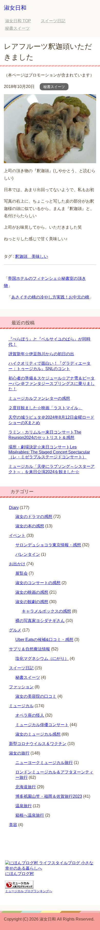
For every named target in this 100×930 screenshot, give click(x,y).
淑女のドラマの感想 (33, 516)
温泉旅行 (23, 806)
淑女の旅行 (19, 753)
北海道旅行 (25, 787)
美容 (13, 825)
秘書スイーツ (54, 87)
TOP (18, 21)
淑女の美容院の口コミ (35, 696)
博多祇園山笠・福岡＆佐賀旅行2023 (48, 796)
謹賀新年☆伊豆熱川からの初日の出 (41, 354)
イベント (17, 535)
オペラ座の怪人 (29, 715)
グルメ (15, 630)
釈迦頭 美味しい (31, 256)
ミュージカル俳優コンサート (42, 725)
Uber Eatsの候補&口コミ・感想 (44, 639)
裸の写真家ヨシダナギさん (40, 620)
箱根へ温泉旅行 (29, 815)
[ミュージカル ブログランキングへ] (19, 886)
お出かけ (17, 564)
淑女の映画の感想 (31, 592)
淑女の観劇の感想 (31, 602)
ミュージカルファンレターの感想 (39, 398)
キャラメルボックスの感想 (46, 611)
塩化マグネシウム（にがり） (42, 658)
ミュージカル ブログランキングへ (28, 891)
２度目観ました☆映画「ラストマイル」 (45, 408)
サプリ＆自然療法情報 (29, 649)
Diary (14, 507)
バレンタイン (27, 554)
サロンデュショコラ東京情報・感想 (48, 545)
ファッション (21, 687)
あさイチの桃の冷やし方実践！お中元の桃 (50, 297)
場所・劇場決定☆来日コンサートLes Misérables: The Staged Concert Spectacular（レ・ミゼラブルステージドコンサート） (49, 452)
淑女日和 (15, 8)
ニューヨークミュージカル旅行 (44, 762)
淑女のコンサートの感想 (38, 583)
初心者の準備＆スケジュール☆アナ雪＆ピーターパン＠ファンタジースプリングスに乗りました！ (51, 383)
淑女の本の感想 (29, 526)
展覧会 (21, 573)
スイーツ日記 (21, 668)
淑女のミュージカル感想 (38, 734)
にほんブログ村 (19, 873)
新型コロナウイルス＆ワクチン (37, 743)
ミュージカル (21, 706)
